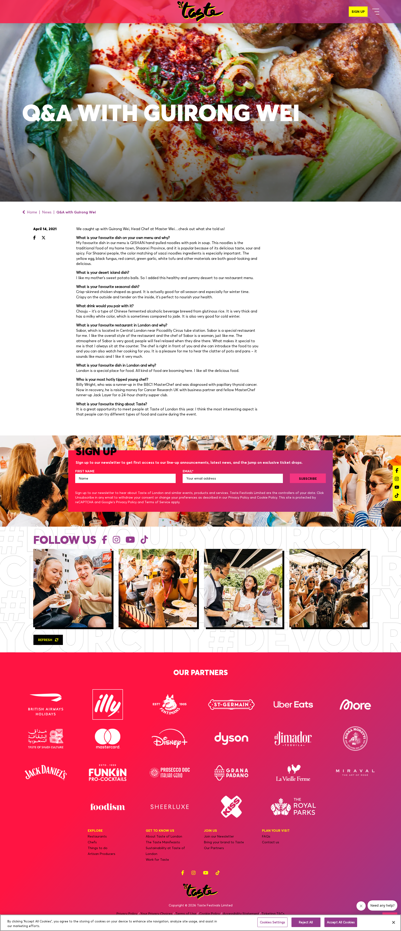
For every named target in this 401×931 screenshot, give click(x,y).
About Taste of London (164, 836)
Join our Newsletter (219, 836)
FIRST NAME (84, 471)
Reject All (306, 922)
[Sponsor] (46, 704)
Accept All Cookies (341, 922)
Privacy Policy (238, 497)
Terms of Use (185, 914)
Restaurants (97, 836)
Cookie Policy (267, 497)
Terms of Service (157, 502)
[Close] (393, 922)
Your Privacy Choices (156, 914)
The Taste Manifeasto (163, 842)
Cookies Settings (272, 922)
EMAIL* (188, 471)
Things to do (97, 848)
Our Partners (214, 848)
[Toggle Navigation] (375, 12)
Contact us (270, 842)
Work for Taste (157, 859)
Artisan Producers (101, 854)
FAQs (266, 836)
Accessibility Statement (241, 914)
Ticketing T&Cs (273, 914)
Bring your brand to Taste (224, 842)
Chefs (92, 842)
